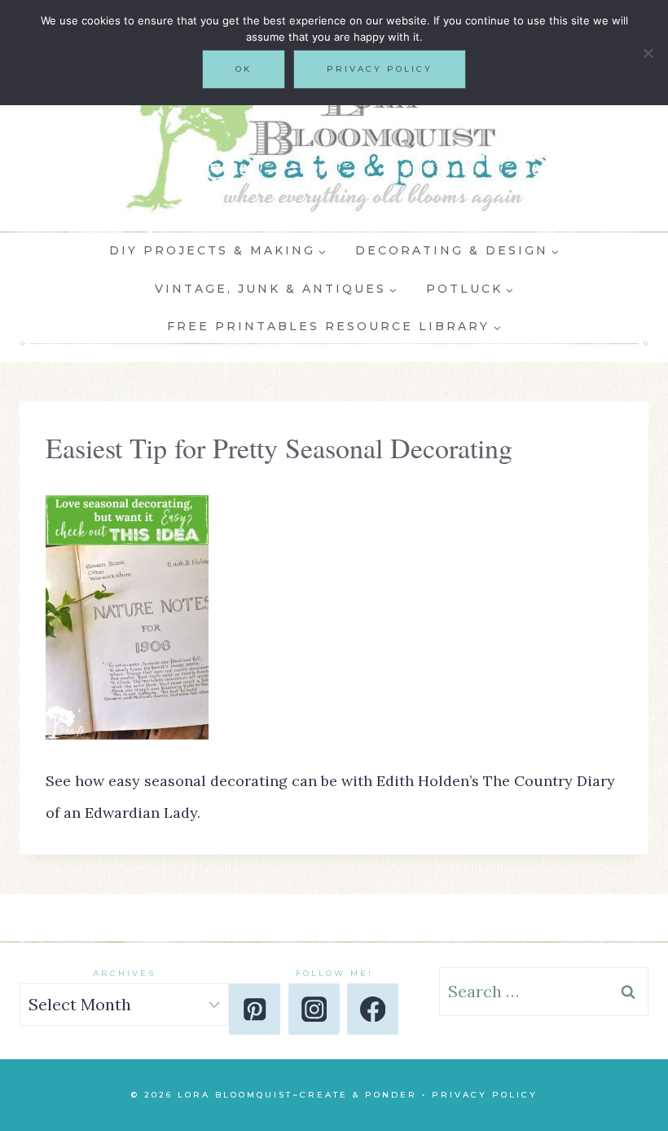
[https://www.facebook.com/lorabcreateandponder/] (372, 1009)
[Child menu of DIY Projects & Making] (217, 251)
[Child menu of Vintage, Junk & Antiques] (275, 288)
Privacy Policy (485, 1094)
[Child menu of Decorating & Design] (457, 251)
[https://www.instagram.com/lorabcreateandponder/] (314, 1009)
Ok (243, 69)
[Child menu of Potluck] (469, 288)
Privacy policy (380, 69)
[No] (647, 53)
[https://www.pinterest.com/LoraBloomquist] (254, 1009)
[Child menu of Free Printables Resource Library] (334, 327)
